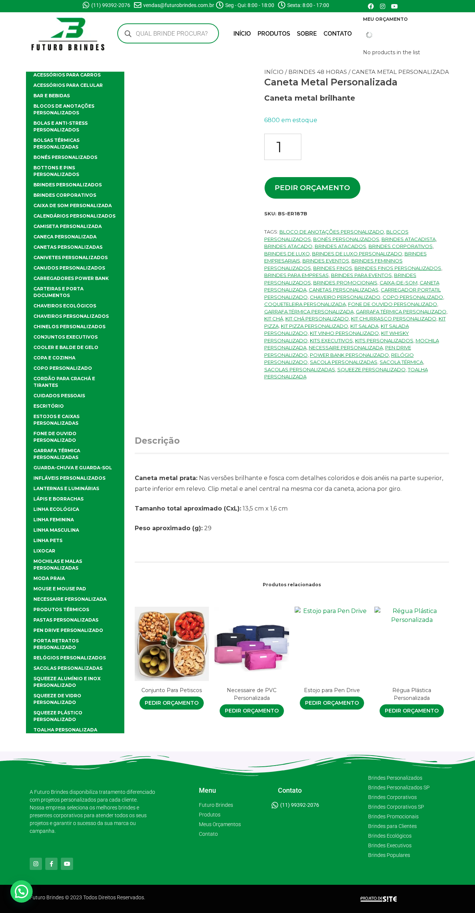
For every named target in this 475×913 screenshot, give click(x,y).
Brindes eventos (325, 261)
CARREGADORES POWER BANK (71, 278)
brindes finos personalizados (397, 268)
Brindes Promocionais (345, 283)
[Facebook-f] (51, 864)
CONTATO (338, 33)
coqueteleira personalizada (305, 304)
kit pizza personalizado (314, 326)
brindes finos (332, 268)
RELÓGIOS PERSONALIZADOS (69, 658)
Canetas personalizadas (344, 290)
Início (274, 71)
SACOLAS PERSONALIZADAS (67, 668)
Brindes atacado (288, 246)
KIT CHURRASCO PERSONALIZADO (393, 319)
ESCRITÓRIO (48, 406)
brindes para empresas (296, 275)
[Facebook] (371, 6)
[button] (21, 891)
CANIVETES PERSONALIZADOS (70, 257)
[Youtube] (394, 6)
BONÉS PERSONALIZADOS (65, 157)
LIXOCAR (44, 551)
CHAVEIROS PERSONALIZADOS (71, 316)
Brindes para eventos (361, 275)
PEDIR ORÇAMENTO (312, 187)
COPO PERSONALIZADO (62, 368)
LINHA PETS (47, 540)
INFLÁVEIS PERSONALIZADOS (69, 478)
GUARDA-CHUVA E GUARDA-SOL (72, 467)
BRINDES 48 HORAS (317, 71)
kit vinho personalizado (344, 333)
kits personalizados (384, 340)
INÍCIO (242, 33)
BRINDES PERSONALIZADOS (67, 185)
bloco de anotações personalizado (331, 232)
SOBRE (307, 33)
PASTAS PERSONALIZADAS (65, 620)
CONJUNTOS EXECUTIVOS (65, 337)
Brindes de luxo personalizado (357, 254)
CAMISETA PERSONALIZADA (67, 226)
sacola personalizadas (343, 362)
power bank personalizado (349, 355)
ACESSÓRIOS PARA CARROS (67, 75)
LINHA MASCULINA (56, 530)
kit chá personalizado (317, 319)
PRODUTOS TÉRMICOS (61, 609)
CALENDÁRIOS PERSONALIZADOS (74, 216)
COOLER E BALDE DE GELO (65, 347)
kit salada (364, 326)
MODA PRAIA (49, 578)
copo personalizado (413, 297)
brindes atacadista (408, 239)
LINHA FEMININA (53, 519)
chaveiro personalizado (345, 297)
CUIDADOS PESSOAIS (59, 395)
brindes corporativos (400, 246)
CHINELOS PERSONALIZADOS (69, 326)
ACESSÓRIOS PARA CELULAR (68, 85)
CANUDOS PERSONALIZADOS (69, 268)
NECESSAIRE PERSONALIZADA (70, 599)
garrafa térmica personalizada (309, 311)
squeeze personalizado (371, 369)
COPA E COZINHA (54, 358)
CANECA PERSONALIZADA (64, 236)
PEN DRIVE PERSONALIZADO (68, 630)
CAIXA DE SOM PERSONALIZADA (72, 205)
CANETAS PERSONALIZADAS (67, 247)
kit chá (273, 319)
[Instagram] (383, 6)
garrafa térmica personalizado (401, 311)
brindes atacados (340, 246)
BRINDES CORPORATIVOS (64, 195)
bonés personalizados (346, 239)
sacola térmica (401, 362)
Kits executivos (331, 340)
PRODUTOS (274, 33)
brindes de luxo (287, 254)
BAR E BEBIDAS (51, 95)
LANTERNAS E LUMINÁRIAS (66, 488)
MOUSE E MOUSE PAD (59, 588)
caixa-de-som (398, 283)
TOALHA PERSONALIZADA (65, 730)
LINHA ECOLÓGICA (56, 509)
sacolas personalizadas (299, 369)
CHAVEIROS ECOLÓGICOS (64, 306)
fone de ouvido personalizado (392, 304)
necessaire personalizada (346, 347)
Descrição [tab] (157, 441)
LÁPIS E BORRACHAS (58, 499)
